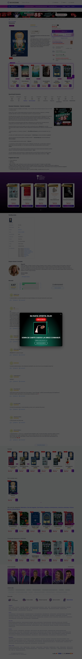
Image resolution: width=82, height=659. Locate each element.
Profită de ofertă (41, 343)
